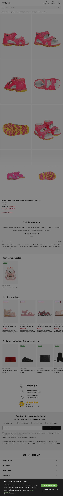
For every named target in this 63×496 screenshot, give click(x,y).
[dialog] (31, 248)
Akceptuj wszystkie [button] (49, 485)
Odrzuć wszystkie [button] (49, 489)
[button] (21, 494)
